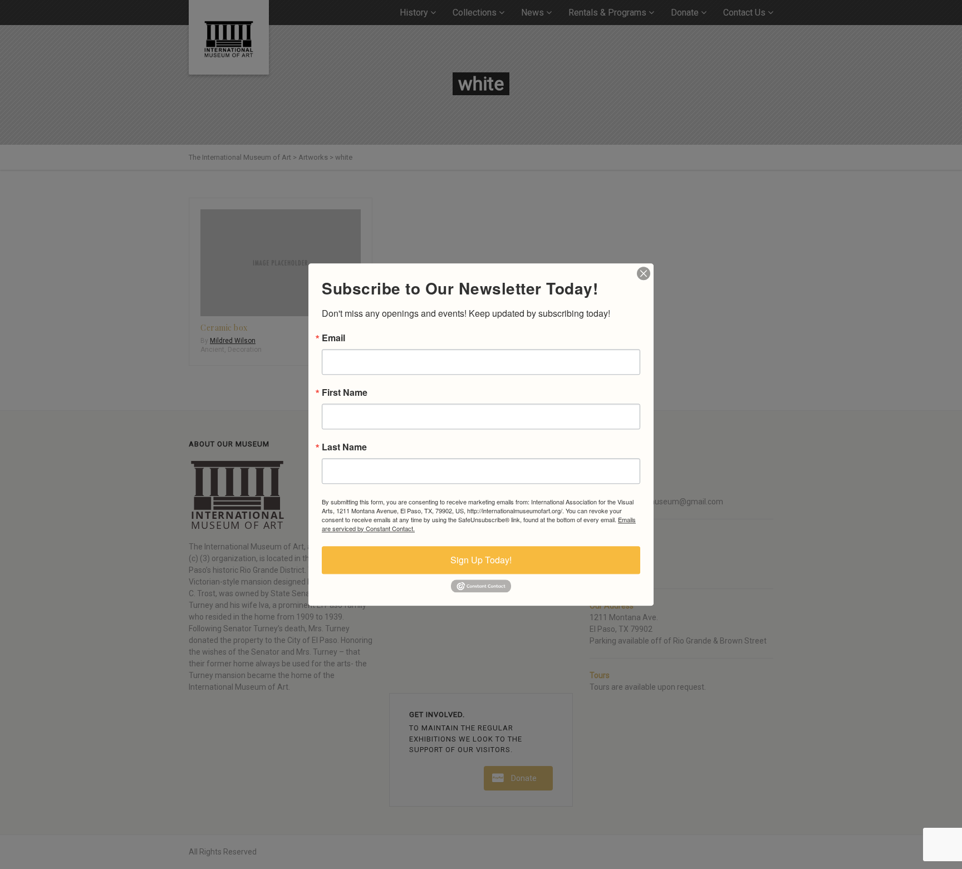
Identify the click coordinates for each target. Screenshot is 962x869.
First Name (344, 392)
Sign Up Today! (481, 559)
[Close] (643, 273)
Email (333, 337)
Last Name (344, 447)
